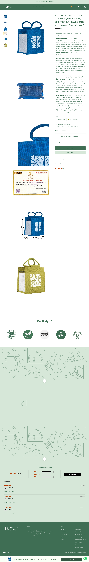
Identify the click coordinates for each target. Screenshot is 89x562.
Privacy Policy (78, 537)
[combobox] (55, 559)
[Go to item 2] (5, 22)
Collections (44, 6)
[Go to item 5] (5, 38)
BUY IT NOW (70, 152)
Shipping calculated (67, 126)
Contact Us (78, 529)
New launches (29, 6)
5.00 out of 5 (20, 473)
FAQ (76, 526)
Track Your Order (79, 547)
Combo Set (64, 534)
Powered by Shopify (82, 552)
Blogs (62, 537)
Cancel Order (78, 542)
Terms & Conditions (80, 534)
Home (62, 526)
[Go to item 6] (5, 45)
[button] (58, 168)
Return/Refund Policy (80, 539)
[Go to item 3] (5, 28)
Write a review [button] (72, 474)
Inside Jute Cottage (58, 6)
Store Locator (78, 531)
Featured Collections (37, 6)
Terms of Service (79, 545)
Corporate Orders (50, 6)
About (62, 539)
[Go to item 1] (5, 16)
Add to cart (70, 148)
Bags (62, 529)
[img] (7, 485)
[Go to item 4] (5, 33)
